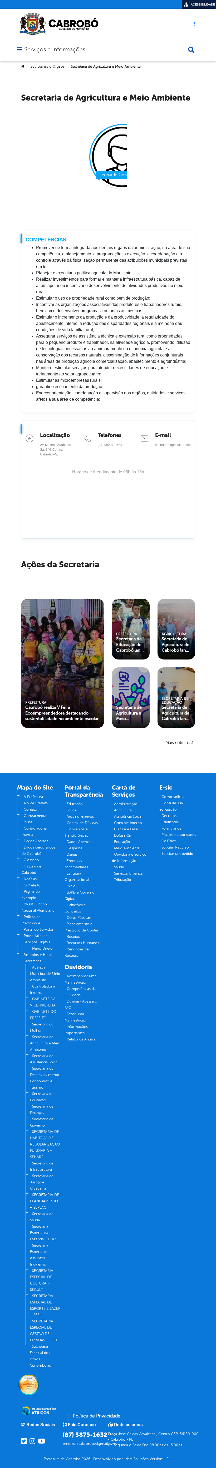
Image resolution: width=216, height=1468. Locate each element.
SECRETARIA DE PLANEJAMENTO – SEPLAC (44, 1201)
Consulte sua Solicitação (171, 806)
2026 (85, 1459)
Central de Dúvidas (82, 823)
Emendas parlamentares (76, 864)
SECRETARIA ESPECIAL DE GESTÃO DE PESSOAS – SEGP (44, 1330)
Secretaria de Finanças (41, 1109)
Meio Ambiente (127, 848)
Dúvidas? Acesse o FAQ (81, 1004)
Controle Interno (128, 823)
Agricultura (123, 810)
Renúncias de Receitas (77, 952)
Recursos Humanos (83, 943)
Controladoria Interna (34, 831)
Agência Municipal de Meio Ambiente (45, 973)
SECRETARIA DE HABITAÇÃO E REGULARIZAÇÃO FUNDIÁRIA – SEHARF (45, 1144)
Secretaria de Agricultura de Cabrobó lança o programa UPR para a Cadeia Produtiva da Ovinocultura (176, 644)
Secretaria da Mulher (41, 1027)
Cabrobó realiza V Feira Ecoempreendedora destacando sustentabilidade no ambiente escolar (62, 713)
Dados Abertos (36, 841)
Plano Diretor (43, 948)
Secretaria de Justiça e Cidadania (41, 1182)
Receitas (73, 937)
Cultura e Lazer (126, 829)
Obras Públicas (79, 918)
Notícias (30, 879)
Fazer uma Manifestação (75, 1017)
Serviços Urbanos (128, 873)
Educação (75, 804)
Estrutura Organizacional (77, 876)
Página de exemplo (31, 895)
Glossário (31, 860)
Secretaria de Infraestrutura (41, 1166)
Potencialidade (36, 936)
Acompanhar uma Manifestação (80, 979)
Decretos (168, 816)
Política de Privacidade (31, 920)
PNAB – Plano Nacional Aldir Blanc (38, 907)
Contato (30, 809)
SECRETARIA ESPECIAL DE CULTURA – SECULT (41, 1280)
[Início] (22, 66)
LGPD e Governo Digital (80, 895)
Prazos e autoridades (178, 835)
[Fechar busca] (191, 49)
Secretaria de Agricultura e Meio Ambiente (129, 713)
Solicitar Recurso (175, 847)
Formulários (171, 828)
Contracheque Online (34, 819)
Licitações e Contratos (75, 908)
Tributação (122, 880)
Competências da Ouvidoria (80, 992)
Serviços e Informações (54, 49)
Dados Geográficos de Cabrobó (38, 850)
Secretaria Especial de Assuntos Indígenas (39, 1254)
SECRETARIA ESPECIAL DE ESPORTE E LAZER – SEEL (45, 1305)
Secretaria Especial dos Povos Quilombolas (40, 1356)
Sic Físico (168, 841)
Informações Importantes (76, 1030)
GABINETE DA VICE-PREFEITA (43, 1002)
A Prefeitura (33, 797)
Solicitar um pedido (177, 854)
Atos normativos (80, 817)
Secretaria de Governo (41, 1122)
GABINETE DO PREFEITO (43, 1015)
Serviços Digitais (37, 942)
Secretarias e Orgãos (48, 66)
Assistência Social (128, 817)
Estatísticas (170, 822)
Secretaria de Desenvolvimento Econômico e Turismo (44, 1078)
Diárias (72, 854)
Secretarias (32, 961)
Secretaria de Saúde (41, 1217)
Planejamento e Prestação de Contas (82, 927)
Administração (126, 804)
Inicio (71, 886)
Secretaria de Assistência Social (44, 1059)
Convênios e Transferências (76, 832)
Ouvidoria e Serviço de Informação (129, 857)
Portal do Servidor (38, 929)
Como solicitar (173, 797)
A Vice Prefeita (36, 803)
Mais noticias (177, 742)
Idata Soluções (137, 1459)
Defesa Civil (123, 835)
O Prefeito (32, 885)
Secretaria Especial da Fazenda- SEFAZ (43, 1232)
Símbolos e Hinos (37, 955)
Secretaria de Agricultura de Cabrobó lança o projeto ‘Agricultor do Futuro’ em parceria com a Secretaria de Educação (176, 713)
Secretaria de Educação (41, 1097)
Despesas (74, 848)
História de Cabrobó (31, 869)
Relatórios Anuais (81, 1039)
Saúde (72, 810)
